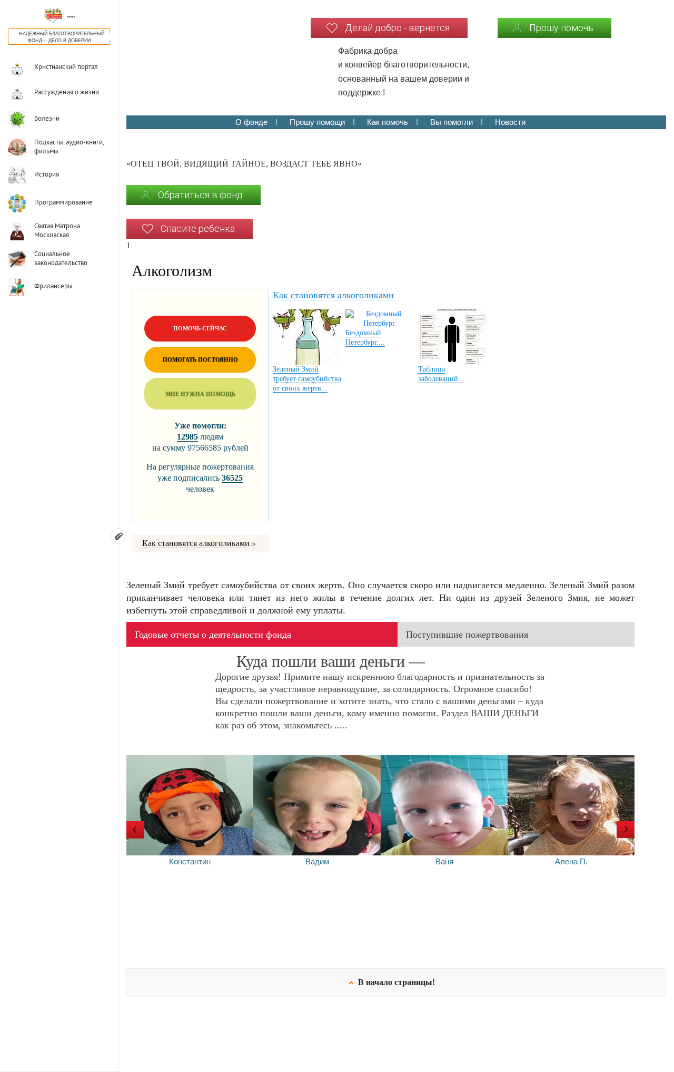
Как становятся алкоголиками (196, 543)
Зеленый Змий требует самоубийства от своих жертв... (307, 378)
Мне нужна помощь (200, 394)
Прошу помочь (561, 27)
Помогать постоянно (200, 359)
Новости (510, 122)
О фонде (251, 122)
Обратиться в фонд (200, 194)
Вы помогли (451, 122)
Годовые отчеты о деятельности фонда (213, 634)
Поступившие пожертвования (467, 634)
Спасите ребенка (198, 228)
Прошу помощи (317, 122)
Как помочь (387, 122)
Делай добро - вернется (397, 27)
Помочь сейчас (200, 328)
